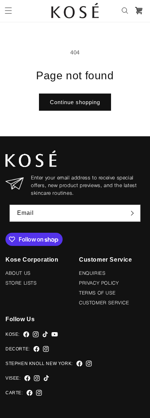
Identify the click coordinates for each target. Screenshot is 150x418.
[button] (8, 10)
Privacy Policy (99, 283)
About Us (18, 273)
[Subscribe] (132, 213)
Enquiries (92, 273)
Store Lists (21, 283)
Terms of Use (97, 293)
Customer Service (104, 303)
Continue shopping (75, 102)
